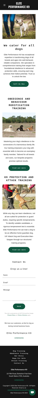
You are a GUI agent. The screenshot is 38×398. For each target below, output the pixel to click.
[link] (19, 7)
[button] (4, 5)
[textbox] (19, 275)
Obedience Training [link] (19, 353)
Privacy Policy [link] (11, 315)
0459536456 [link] (19, 338)
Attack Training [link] (19, 361)
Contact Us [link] (19, 363)
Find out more (19, 168)
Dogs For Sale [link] (19, 358)
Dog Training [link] (19, 351)
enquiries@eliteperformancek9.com (19, 390)
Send (19, 306)
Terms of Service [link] (22, 315)
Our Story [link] (19, 356)
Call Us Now (19, 84)
